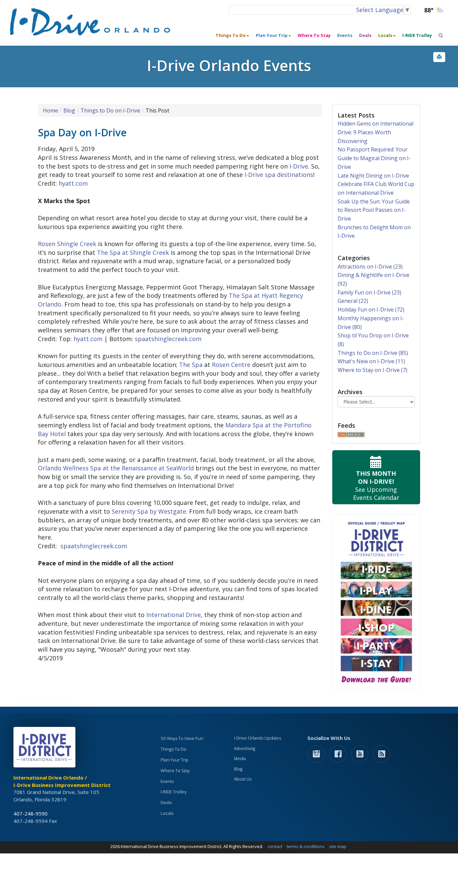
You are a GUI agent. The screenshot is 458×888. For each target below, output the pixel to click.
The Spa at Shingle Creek (133, 252)
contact (275, 846)
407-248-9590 (30, 813)
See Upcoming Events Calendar (376, 485)
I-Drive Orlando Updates (257, 738)
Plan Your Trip (174, 760)
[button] (439, 57)
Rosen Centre (231, 365)
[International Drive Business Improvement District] (45, 749)
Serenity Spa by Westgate (149, 511)
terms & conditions (306, 846)
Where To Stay (314, 35)
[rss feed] (381, 753)
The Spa (191, 365)
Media (240, 758)
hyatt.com (73, 183)
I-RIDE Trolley (417, 35)
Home (50, 110)
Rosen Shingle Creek (67, 244)
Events (344, 35)
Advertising (244, 748)
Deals (365, 35)
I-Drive (298, 166)
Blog (69, 110)
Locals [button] (385, 35)
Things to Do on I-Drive (110, 110)
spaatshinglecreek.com (168, 339)
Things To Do (173, 749)
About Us (242, 779)
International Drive (173, 615)
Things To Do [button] (231, 35)
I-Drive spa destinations (278, 175)
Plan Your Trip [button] (272, 35)
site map (337, 846)
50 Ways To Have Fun (182, 738)
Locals (167, 813)
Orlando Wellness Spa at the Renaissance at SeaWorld (116, 468)
